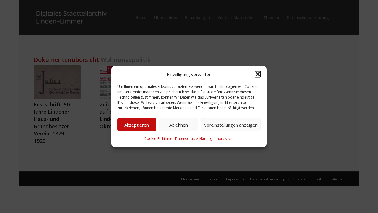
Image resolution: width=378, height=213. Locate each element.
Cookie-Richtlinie (158, 138)
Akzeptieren (136, 125)
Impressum (224, 138)
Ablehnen (178, 125)
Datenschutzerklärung (193, 138)
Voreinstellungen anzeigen (231, 125)
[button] (258, 74)
